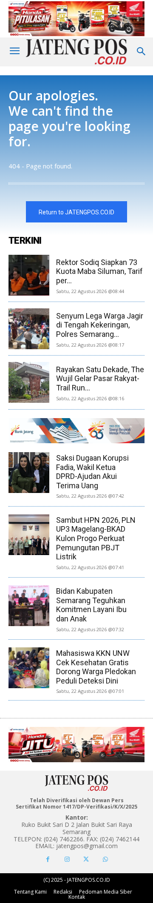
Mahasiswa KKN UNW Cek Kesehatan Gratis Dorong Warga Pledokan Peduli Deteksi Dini (96, 667)
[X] (86, 859)
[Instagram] (67, 859)
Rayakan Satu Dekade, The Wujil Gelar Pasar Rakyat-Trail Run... (100, 378)
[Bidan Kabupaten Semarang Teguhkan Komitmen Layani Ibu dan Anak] (28, 605)
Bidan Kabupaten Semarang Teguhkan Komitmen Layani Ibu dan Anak (91, 605)
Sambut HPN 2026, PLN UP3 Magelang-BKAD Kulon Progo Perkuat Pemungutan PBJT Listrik (96, 538)
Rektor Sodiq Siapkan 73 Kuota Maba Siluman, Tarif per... (99, 271)
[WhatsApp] (105, 859)
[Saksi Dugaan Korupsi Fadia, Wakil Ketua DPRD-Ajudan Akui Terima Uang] (28, 472)
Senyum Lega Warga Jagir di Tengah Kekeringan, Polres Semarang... (99, 325)
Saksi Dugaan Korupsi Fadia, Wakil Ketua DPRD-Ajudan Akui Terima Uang (92, 471)
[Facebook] (47, 859)
